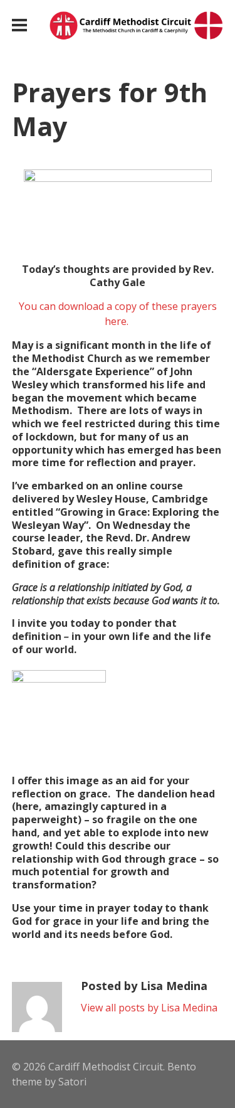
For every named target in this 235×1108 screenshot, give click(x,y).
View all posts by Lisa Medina (149, 1008)
